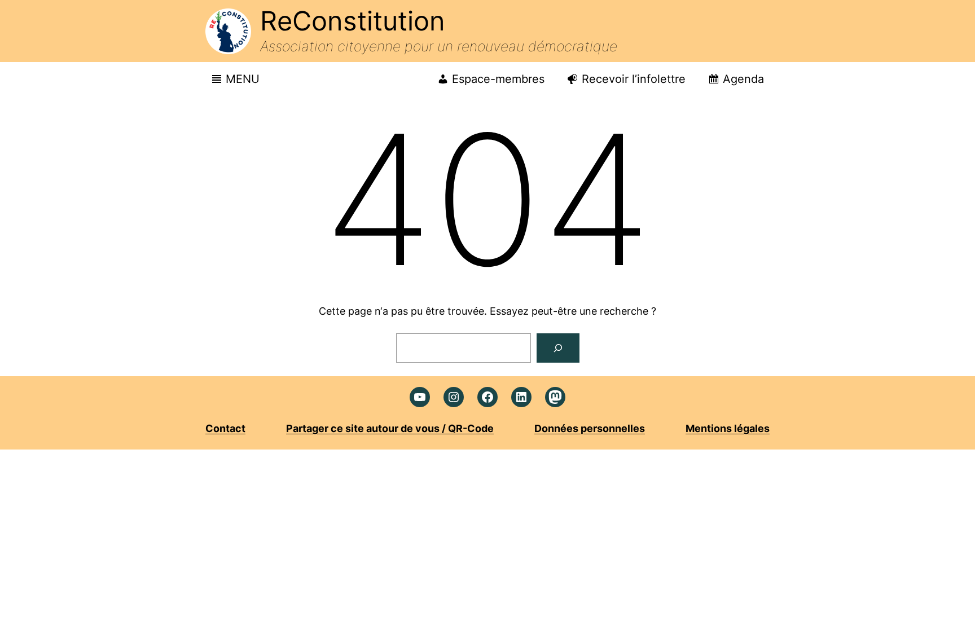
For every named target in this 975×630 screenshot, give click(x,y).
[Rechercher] (558, 348)
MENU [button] (243, 79)
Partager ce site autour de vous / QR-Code (390, 428)
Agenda (743, 79)
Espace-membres (498, 79)
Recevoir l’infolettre (634, 79)
